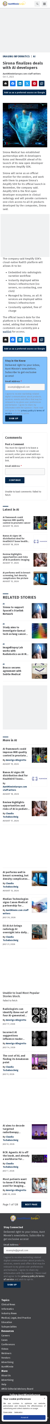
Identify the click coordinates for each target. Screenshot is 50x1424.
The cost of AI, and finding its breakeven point (16, 1059)
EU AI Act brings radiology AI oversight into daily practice (15, 929)
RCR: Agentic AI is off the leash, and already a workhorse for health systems (16, 1156)
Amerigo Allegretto (16, 760)
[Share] (13, 83)
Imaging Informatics (16, 56)
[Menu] (44, 4)
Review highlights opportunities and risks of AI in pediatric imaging (16, 557)
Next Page (31, 1204)
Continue (15, 480)
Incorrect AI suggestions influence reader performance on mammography (12, 1036)
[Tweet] (27, 83)
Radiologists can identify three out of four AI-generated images (15, 1012)
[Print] (5, 83)
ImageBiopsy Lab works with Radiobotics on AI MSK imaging (16, 651)
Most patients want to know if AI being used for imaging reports (15, 1183)
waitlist (7, 331)
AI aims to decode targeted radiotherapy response (14, 1129)
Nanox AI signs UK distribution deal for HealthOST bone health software (15, 538)
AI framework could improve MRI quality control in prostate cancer (16, 520)
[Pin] (34, 83)
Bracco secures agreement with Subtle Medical (12, 671)
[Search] (37, 4)
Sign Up (13, 418)
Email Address (13, 381)
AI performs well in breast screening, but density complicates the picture (16, 575)
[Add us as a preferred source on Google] (41, 83)
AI (34, 56)
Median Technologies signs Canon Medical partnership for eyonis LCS (15, 902)
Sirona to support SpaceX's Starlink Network (13, 610)
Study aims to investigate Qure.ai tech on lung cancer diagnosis (14, 631)
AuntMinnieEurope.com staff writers (22, 73)
